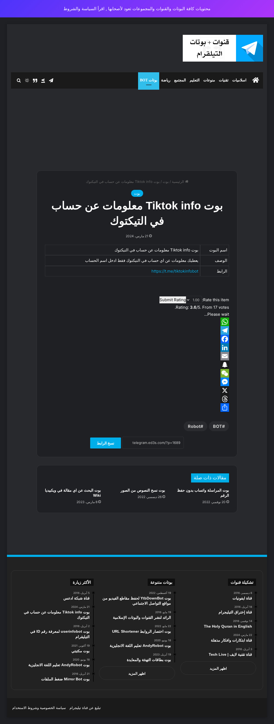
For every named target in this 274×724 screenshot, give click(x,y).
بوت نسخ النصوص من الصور (143, 490)
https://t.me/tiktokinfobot (174, 271)
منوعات (209, 80)
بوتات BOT (148, 80)
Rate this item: (215, 299)
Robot (194, 426)
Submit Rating (172, 299)
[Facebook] (137, 339)
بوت (166, 181)
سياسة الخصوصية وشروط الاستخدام (39, 708)
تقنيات (224, 80)
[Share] (137, 407)
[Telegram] (137, 330)
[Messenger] (137, 382)
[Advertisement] (137, 127)
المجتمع (180, 80)
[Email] (137, 356)
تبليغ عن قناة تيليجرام (85, 708)
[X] (137, 390)
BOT (217, 426)
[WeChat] (137, 373)
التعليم (195, 80)
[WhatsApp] (137, 322)
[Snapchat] (137, 364)
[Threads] (137, 399)
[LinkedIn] (137, 347)
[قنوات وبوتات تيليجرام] (223, 48)
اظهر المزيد (218, 668)
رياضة (165, 80)
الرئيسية (178, 181)
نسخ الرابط (105, 443)
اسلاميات (239, 80)
